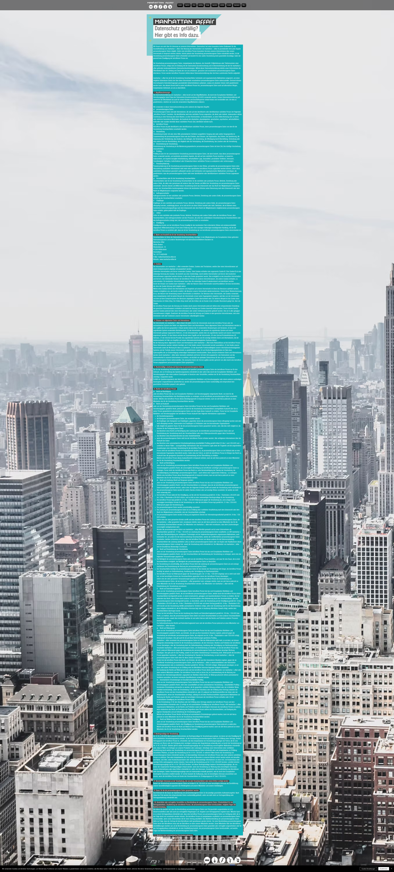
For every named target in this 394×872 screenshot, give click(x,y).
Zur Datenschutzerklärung (186, 869)
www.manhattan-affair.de (168, 259)
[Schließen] (391, 868)
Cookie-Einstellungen (368, 869)
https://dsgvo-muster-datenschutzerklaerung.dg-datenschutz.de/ (192, 845)
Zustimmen (383, 869)
